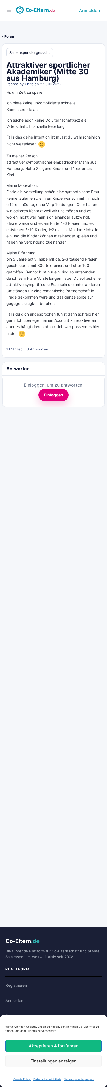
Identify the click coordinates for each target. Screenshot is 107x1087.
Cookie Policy (22, 1079)
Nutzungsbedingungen (79, 1079)
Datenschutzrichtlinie (47, 1079)
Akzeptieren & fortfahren (53, 1045)
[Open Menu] (8, 10)
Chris (29, 84)
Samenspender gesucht (29, 52)
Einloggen (53, 395)
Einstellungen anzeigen (53, 1061)
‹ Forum (8, 36)
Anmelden (89, 10)
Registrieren (16, 985)
